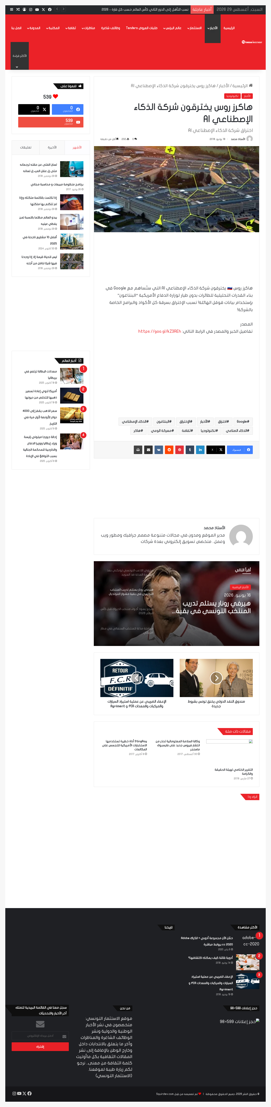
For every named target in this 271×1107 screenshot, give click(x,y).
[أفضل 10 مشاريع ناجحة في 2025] (71, 242)
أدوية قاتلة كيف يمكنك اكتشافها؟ (210, 957)
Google (242, 421)
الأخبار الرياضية (240, 587)
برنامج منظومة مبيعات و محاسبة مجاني (57, 184)
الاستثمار (196, 28)
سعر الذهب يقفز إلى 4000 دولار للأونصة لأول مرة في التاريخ (39, 417)
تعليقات (25, 147)
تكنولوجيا (232, 96)
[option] (176, 603)
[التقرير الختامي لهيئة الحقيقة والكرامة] (229, 752)
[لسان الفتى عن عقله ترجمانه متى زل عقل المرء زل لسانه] (71, 169)
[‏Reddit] (169, 450)
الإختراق (185, 421)
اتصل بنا (16, 28)
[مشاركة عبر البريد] (148, 450)
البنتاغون (163, 421)
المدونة (35, 28)
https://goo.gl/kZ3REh (159, 331)
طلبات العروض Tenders (142, 28)
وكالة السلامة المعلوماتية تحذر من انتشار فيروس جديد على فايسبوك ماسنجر (178, 745)
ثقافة (72, 28)
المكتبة (54, 28)
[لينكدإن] (200, 450)
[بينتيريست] (179, 450)
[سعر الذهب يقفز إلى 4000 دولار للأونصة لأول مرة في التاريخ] (71, 415)
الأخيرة (52, 147)
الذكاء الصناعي (236, 430)
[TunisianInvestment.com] (252, 42)
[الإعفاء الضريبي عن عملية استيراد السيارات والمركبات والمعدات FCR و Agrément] (247, 981)
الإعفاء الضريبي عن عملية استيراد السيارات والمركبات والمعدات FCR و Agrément (211, 983)
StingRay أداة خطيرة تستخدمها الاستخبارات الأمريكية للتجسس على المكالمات (124, 745)
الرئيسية (229, 28)
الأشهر (77, 147)
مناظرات (89, 28)
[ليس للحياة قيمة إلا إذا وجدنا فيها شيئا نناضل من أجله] (71, 261)
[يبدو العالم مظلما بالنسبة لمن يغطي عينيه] (71, 222)
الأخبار (213, 28)
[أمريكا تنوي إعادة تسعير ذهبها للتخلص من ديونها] (71, 396)
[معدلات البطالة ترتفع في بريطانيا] (71, 376)
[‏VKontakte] (159, 450)
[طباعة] (138, 450)
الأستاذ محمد (238, 139)
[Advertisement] (176, 252)
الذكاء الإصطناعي (134, 421)
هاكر (137, 430)
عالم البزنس (173, 28)
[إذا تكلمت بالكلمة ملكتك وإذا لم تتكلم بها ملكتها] (71, 202)
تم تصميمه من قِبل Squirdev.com (177, 1094)
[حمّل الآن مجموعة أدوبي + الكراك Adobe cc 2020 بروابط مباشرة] (247, 942)
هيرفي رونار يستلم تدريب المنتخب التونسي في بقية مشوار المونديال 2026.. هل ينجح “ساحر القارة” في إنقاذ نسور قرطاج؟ (208, 607)
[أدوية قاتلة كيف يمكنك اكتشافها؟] (247, 962)
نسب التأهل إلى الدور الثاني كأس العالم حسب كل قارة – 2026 (145, 9)
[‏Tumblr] (190, 450)
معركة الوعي (161, 430)
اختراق (222, 421)
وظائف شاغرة (110, 28)
